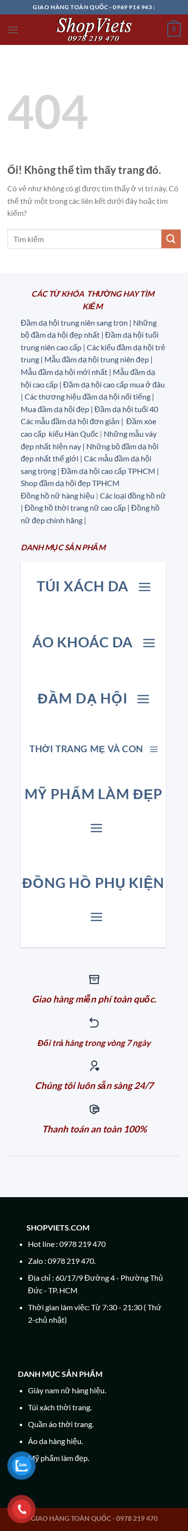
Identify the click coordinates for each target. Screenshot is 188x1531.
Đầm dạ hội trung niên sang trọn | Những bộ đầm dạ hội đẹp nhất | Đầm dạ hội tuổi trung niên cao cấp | (90, 335)
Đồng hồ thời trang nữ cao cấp (76, 507)
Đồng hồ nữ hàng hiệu (57, 495)
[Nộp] (171, 238)
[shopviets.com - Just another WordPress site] (94, 29)
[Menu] (13, 30)
